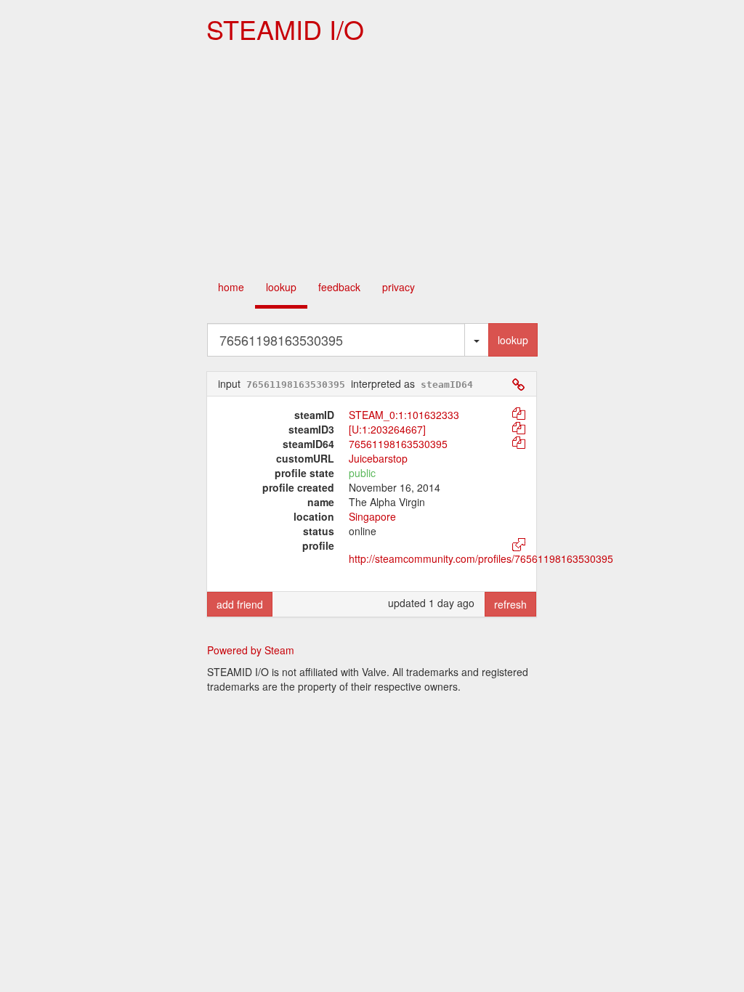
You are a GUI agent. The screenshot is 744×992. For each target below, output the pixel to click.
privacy (398, 287)
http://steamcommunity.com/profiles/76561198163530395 (481, 558)
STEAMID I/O (285, 28)
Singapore (372, 516)
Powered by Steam (250, 650)
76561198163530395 (398, 443)
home (231, 287)
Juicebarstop (378, 458)
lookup (281, 287)
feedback (339, 287)
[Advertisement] (372, 159)
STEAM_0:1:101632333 (404, 414)
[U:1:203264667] (387, 429)
